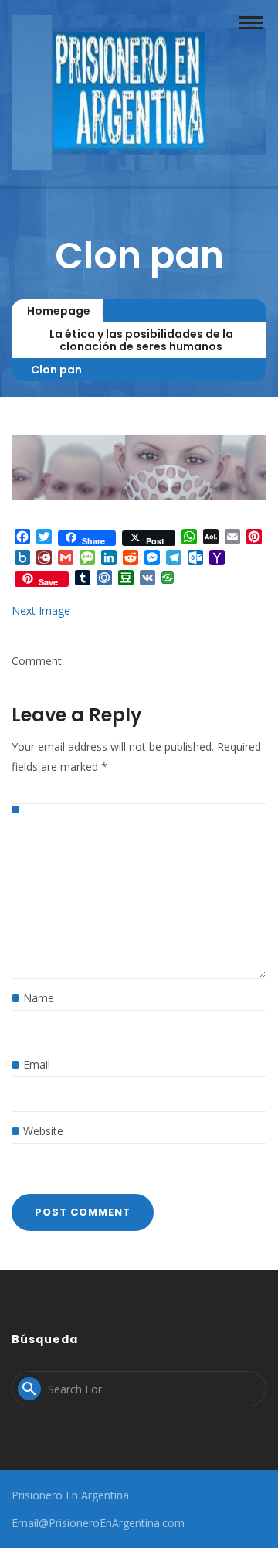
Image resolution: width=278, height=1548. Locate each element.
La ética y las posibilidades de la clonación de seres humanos (141, 340)
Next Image (41, 610)
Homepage (58, 311)
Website (43, 1130)
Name (38, 998)
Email (36, 1064)
